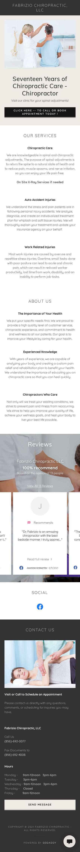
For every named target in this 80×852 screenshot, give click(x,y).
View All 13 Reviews (40, 486)
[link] (40, 7)
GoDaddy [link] (49, 842)
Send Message (40, 804)
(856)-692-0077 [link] (14, 741)
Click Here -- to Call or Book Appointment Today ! (40, 112)
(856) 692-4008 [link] (14, 755)
